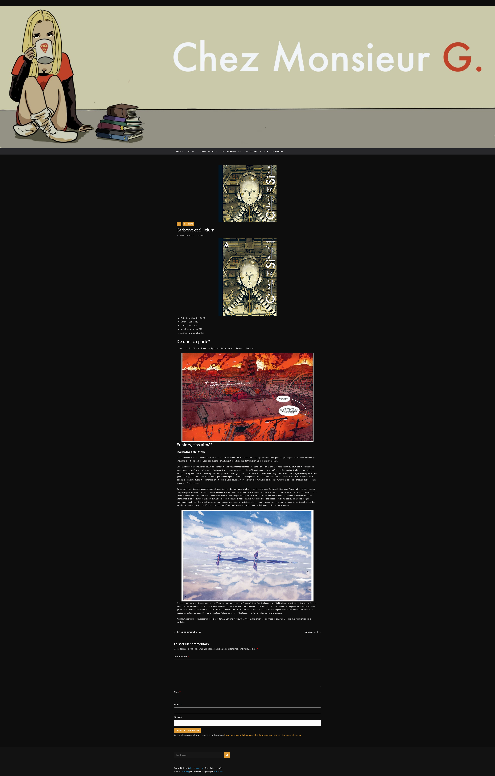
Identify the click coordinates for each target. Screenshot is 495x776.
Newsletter (277, 151)
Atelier (191, 151)
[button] (196, 151)
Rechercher (227, 755)
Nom (177, 692)
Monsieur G (199, 235)
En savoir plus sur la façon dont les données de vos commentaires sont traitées (262, 735)
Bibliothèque (207, 151)
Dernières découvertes (256, 151)
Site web (178, 717)
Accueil (179, 151)
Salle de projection (231, 151)
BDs (179, 224)
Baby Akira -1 (311, 632)
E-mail (178, 704)
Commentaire (181, 656)
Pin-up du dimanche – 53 (189, 632)
